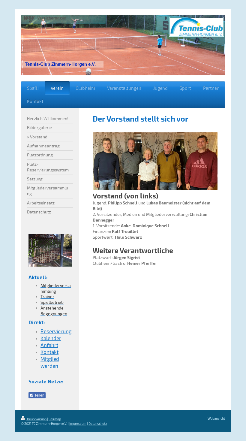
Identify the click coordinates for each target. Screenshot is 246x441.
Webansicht (216, 418)
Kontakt (49, 352)
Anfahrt (49, 345)
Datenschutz (97, 423)
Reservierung (55, 331)
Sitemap (55, 419)
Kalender (50, 338)
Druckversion (36, 419)
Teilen (39, 395)
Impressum (77, 423)
